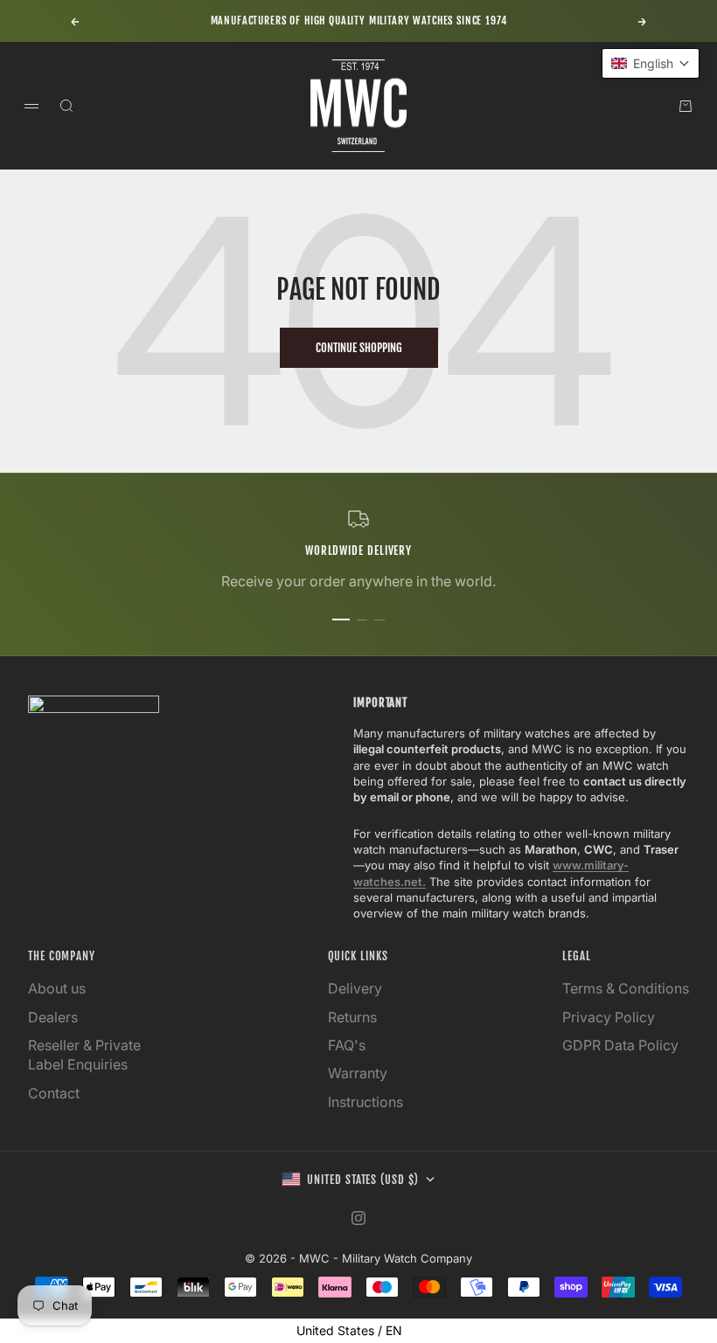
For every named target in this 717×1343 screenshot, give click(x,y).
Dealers (53, 1017)
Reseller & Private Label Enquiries (84, 1054)
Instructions (365, 1102)
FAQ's (346, 1045)
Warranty (357, 1073)
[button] (650, 63)
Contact (54, 1093)
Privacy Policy (608, 1017)
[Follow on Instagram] (358, 1218)
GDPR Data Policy (620, 1045)
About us (57, 988)
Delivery (355, 988)
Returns (352, 1017)
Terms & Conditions (625, 988)
